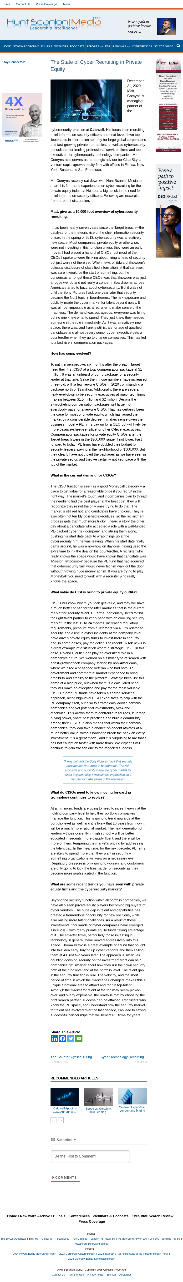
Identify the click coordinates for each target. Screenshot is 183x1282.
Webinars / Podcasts (69, 46)
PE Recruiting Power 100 (132, 1238)
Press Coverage (46, 4)
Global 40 (46, 1238)
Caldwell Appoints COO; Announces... (65, 1110)
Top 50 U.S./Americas (13, 1238)
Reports (92, 46)
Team (66, 4)
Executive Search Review (152, 1216)
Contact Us (23, 4)
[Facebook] (62, 1038)
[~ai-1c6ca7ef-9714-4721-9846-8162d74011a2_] (150, 21)
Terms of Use (76, 1274)
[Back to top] (176, 1275)
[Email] (78, 1038)
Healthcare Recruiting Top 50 (91, 1243)
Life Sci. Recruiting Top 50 (165, 1238)
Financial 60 (62, 1238)
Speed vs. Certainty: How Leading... (99, 1110)
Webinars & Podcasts (110, 1216)
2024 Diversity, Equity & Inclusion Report (91, 1258)
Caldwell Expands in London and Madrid (132, 1109)
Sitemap (111, 1274)
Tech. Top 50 (79, 1238)
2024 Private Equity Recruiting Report (34, 1253)
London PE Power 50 (103, 1238)
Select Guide (163, 46)
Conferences (142, 46)
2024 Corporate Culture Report (77, 1253)
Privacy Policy (95, 1274)
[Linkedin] (54, 1038)
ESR (107, 46)
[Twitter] (70, 1038)
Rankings (119, 46)
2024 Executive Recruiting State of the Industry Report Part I (133, 1253)
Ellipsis (46, 46)
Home (6, 4)
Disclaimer (125, 1274)
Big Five (33, 1238)
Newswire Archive (26, 46)
